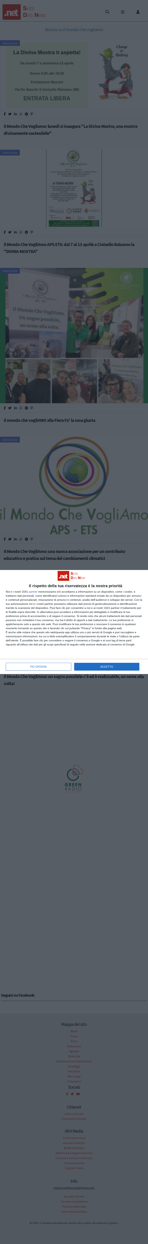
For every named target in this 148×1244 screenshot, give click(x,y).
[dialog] (74, 622)
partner (33, 591)
